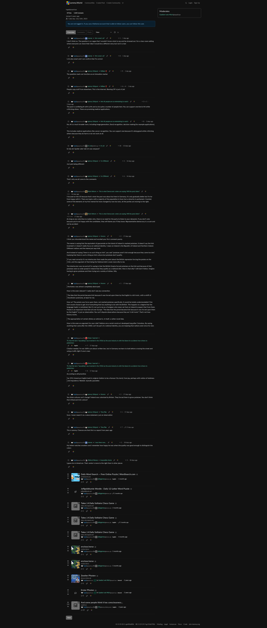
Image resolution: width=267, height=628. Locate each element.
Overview (70, 32)
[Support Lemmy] (122, 3)
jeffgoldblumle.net (86, 491)
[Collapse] (68, 38)
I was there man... (100, 442)
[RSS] (118, 32)
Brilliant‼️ (104, 71)
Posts (90, 32)
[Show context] (107, 38)
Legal (166, 624)
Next (69, 618)
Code (185, 624)
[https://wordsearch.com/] (75, 477)
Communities (89, 3)
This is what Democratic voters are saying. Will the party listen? (119, 191)
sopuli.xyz (84, 605)
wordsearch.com (86, 477)
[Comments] (75, 593)
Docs (180, 624)
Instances (172, 624)
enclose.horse (85, 549)
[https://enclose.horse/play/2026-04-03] (75, 550)
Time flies (104, 412)
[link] (110, 38)
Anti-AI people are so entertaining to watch (114, 101)
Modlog (159, 624)
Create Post (100, 3)
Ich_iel (102, 146)
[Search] (186, 3)
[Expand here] (75, 578)
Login (190, 3)
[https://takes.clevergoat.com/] (75, 506)
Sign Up (197, 3)
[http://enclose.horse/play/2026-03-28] (75, 564)
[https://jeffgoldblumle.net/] (75, 492)
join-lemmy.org (194, 624)
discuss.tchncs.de (86, 578)
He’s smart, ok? (100, 38)
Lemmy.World (76, 3)
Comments (81, 32)
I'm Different (105, 161)
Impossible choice (106, 460)
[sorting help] (115, 32)
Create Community (113, 3)
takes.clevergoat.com (87, 506)
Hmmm (103, 236)
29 (84, 610)
